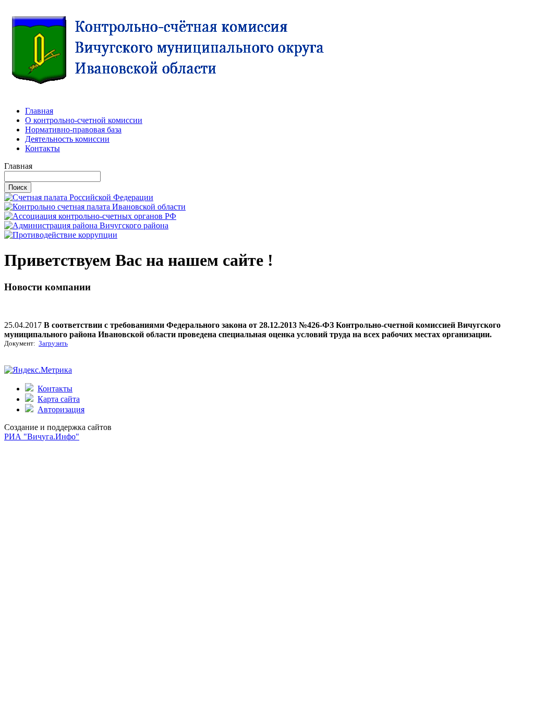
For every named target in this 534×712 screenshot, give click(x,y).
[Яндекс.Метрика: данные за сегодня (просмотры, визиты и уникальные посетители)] (38, 370)
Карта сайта (59, 399)
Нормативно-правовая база (73, 129)
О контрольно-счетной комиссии (83, 120)
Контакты (42, 148)
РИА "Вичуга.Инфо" (41, 436)
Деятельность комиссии (67, 138)
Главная (39, 110)
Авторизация (61, 409)
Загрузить (53, 343)
